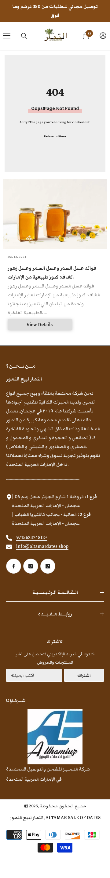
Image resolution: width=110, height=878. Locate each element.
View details (40, 324)
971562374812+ (31, 537)
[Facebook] (13, 566)
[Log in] (103, 36)
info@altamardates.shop (42, 546)
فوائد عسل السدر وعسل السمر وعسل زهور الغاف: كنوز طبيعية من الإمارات (52, 272)
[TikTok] (47, 566)
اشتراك (84, 675)
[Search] (24, 36)
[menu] (6, 35)
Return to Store (55, 136)
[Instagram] (30, 566)
